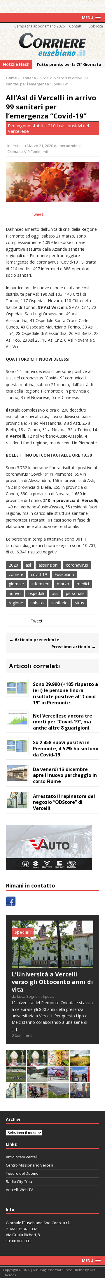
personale (75, 593)
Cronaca (15, 151)
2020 (13, 565)
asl (28, 565)
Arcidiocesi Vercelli (22, 1157)
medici (83, 583)
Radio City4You (19, 1181)
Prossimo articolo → (73, 646)
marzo (63, 583)
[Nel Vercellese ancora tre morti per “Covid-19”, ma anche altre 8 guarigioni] (17, 723)
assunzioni (48, 565)
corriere (16, 574)
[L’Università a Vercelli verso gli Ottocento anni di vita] (52, 964)
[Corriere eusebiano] (52, 45)
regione (16, 603)
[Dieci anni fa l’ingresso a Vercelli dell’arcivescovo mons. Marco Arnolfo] (16, 1062)
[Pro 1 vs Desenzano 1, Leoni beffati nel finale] (16, 1078)
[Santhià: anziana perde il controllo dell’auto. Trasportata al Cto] (37, 1095)
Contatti (75, 26)
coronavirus (77, 565)
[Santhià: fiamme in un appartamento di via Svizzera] (80, 1095)
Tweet (37, 214)
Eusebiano (64, 574)
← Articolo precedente (34, 639)
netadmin (69, 145)
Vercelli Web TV (19, 1189)
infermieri (40, 583)
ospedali (36, 593)
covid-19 (39, 574)
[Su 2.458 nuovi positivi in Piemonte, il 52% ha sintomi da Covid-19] (17, 750)
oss (55, 593)
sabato (37, 603)
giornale (16, 583)
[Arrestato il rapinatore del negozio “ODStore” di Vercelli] (17, 804)
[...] (14, 1029)
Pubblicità (95, 26)
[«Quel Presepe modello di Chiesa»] (37, 1062)
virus (79, 603)
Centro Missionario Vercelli (29, 1165)
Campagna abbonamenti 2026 (39, 26)
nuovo (15, 593)
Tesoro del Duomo (22, 1173)
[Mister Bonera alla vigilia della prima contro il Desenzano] (58, 1078)
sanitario (59, 603)
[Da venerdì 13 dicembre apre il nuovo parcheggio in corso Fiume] (17, 777)
